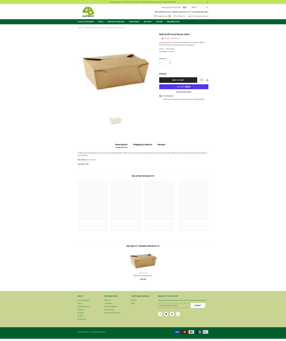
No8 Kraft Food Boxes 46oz (143, 276)
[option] (115, 70)
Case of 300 (170, 49)
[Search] (199, 7)
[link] (93, 226)
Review (161, 144)
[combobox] (197, 7)
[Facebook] (160, 314)
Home (80, 28)
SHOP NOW (172, 2)
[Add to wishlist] (201, 80)
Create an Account (201, 16)
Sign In (190, 16)
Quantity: (162, 58)
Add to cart (178, 80)
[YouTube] (172, 314)
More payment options (183, 92)
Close (207, 2)
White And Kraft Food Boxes (94, 28)
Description (121, 144)
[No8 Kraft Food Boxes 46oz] (143, 260)
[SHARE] (206, 80)
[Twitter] (178, 314)
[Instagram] (166, 314)
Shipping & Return (142, 144)
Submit (197, 305)
